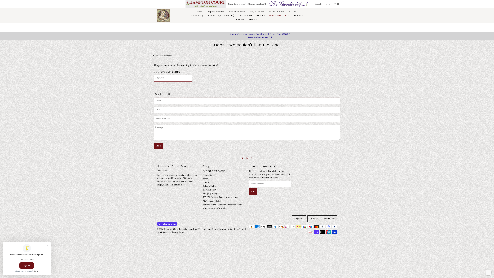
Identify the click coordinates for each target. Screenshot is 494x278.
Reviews (240, 19)
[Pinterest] (251, 158)
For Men (292, 11)
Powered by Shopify (227, 229)
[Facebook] (242, 158)
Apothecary (197, 15)
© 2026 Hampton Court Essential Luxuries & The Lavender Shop (186, 229)
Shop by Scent (236, 11)
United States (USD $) (321, 218)
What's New (275, 15)
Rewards (253, 19)
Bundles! (298, 15)
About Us (207, 174)
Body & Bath (255, 11)
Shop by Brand (214, 11)
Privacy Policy (209, 186)
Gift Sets (260, 15)
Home (199, 11)
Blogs (205, 178)
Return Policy (209, 189)
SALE (287, 15)
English (298, 218)
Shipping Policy (210, 193)
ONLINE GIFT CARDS (214, 171)
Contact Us (208, 182)
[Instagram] (247, 158)
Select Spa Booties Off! (247, 37)
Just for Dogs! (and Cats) (221, 15)
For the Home (275, 11)
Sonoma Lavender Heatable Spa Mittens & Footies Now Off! (247, 34)
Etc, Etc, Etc (244, 15)
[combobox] (320, 4)
